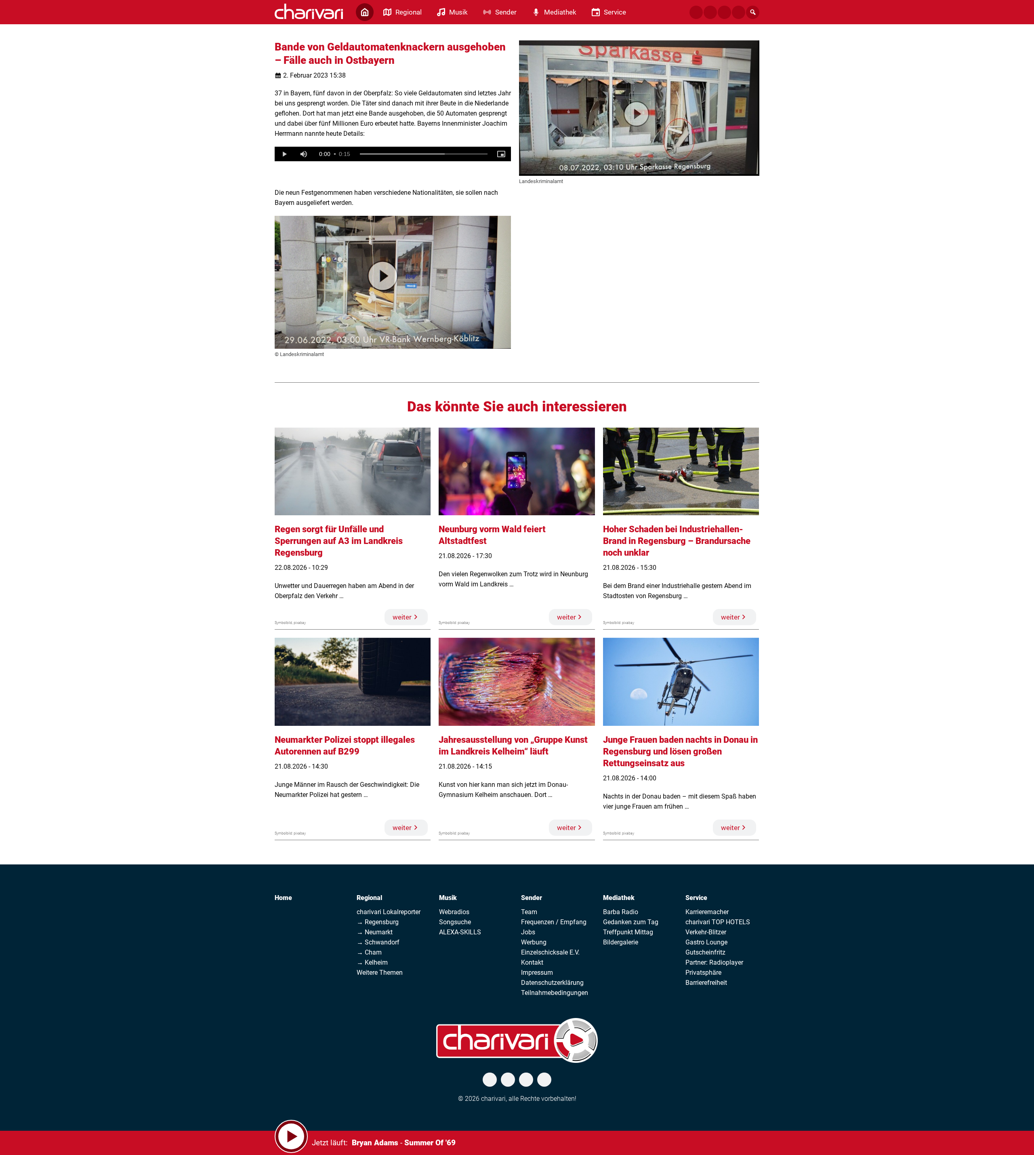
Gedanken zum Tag (630, 922)
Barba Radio (620, 912)
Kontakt (532, 962)
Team (529, 912)
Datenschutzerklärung (552, 982)
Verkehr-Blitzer (705, 932)
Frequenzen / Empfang (553, 922)
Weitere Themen (380, 972)
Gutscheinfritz (705, 952)
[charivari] (309, 11)
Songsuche (455, 922)
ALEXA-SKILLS (460, 932)
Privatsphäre (703, 972)
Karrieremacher (707, 912)
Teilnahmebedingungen (554, 993)
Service (696, 898)
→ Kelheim (372, 962)
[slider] (424, 154)
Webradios (454, 912)
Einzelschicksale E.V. (550, 952)
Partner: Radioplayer (714, 962)
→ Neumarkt (375, 932)
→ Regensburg (378, 922)
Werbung (533, 942)
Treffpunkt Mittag (628, 932)
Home (283, 898)
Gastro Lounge (706, 942)
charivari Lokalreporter (388, 912)
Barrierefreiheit (706, 982)
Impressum (537, 972)
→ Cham (369, 952)
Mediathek (619, 898)
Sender (531, 898)
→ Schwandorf (378, 942)
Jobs (528, 932)
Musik (448, 898)
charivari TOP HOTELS (717, 922)
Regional (369, 898)
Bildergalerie (620, 942)
